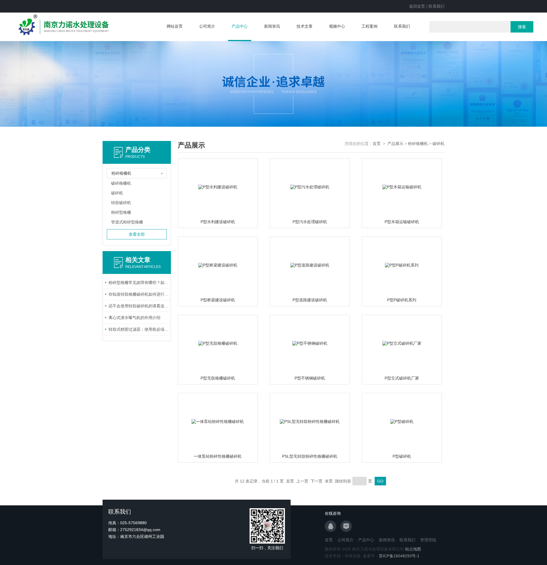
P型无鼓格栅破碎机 (218, 378)
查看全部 (137, 234)
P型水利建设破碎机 (218, 221)
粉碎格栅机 (418, 143)
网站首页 (175, 26)
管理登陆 (428, 540)
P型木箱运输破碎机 (402, 221)
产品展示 (395, 143)
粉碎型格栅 (121, 212)
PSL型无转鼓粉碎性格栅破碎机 (309, 456)
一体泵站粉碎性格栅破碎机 (218, 456)
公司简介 (207, 26)
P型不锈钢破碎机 (310, 378)
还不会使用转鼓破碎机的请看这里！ (140, 306)
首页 (377, 143)
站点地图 (413, 549)
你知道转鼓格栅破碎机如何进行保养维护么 (140, 294)
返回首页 (417, 6)
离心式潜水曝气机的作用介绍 (134, 317)
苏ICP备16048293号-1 (399, 556)
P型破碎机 (402, 456)
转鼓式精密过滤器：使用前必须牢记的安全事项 (140, 329)
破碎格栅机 (121, 183)
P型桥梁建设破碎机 (218, 300)
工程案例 (369, 26)
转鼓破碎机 (121, 202)
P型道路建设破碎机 (310, 300)
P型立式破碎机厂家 (402, 378)
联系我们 (436, 6)
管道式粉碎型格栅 (127, 222)
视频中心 (337, 26)
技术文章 (305, 26)
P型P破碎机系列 (401, 300)
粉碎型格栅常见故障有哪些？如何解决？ (140, 282)
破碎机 (117, 193)
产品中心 (240, 26)
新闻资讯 (272, 26)
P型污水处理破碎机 (310, 221)
